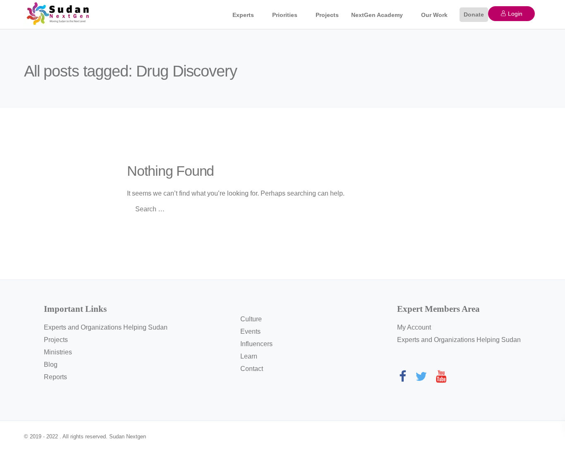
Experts (243, 15)
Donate (474, 14)
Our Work (434, 15)
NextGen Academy (377, 15)
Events (250, 331)
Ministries (58, 352)
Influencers (256, 343)
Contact (251, 368)
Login (514, 13)
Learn (248, 356)
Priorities (284, 15)
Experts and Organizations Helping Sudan (106, 327)
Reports (55, 376)
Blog (50, 364)
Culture (251, 319)
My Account (414, 327)
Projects (327, 15)
